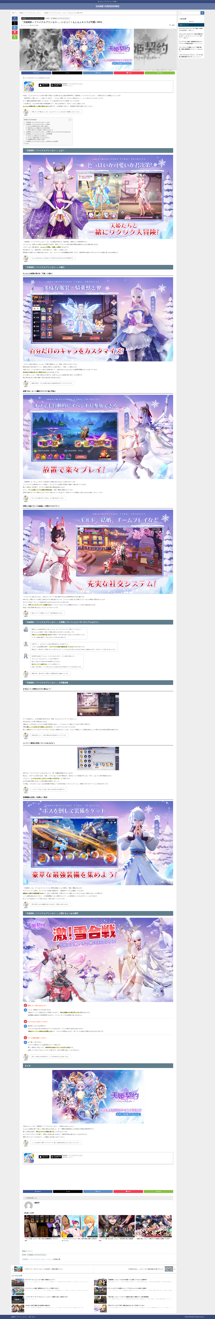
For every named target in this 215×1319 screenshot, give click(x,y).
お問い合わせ (32, 1316)
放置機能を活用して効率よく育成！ (36, 139)
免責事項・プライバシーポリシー (19, 1316)
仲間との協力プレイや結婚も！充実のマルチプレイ (40, 129)
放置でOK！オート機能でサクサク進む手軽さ (39, 127)
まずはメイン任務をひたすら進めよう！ (37, 135)
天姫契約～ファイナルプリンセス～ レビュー (33, 18)
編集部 (173, 25)
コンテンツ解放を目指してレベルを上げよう (39, 137)
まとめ (27, 143)
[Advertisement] (98, 1177)
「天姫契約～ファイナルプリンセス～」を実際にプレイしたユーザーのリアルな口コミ (48, 131)
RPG (48, 18)
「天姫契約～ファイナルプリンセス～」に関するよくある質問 (41, 141)
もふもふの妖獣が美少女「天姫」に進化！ (38, 126)
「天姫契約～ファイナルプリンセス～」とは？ (37, 122)
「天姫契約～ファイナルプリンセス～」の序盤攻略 (38, 133)
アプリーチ (70, 85)
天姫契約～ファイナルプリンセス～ (61, 18)
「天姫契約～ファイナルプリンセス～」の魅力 (37, 124)
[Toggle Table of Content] (69, 119)
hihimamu (200, 49)
